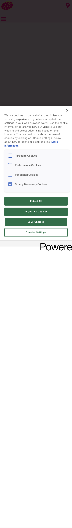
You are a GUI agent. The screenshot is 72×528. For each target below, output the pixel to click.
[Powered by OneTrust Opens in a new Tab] (55, 244)
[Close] (67, 110)
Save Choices (36, 221)
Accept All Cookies (36, 211)
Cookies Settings (36, 232)
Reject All (36, 201)
